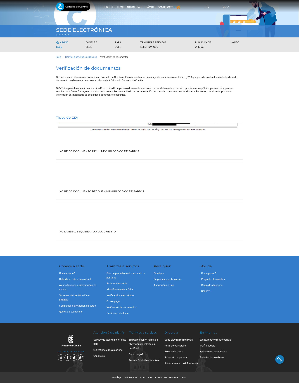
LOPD (125, 377)
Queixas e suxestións (71, 312)
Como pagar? (136, 354)
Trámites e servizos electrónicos (153, 45)
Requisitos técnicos (212, 285)
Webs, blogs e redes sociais (215, 340)
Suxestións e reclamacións (108, 350)
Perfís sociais (207, 346)
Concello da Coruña (73, 7)
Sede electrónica (84, 30)
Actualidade (135, 7)
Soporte (205, 291)
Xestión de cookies (177, 377)
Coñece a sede (91, 45)
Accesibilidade (160, 377)
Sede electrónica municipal (178, 340)
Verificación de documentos (122, 307)
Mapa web (133, 377)
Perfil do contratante (118, 313)
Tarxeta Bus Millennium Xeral (144, 360)
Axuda (235, 42)
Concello (109, 7)
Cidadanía (159, 273)
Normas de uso (146, 377)
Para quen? (118, 45)
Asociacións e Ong (164, 285)
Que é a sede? (67, 273)
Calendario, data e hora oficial (75, 279)
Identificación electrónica (120, 289)
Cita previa (99, 356)
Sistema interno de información (181, 363)
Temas (121, 7)
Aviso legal (116, 377)
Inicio (58, 57)
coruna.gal (62, 35)
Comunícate (165, 7)
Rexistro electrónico (117, 283)
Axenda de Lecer (173, 352)
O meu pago (113, 301)
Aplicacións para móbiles (213, 352)
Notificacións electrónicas (120, 295)
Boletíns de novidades (212, 357)
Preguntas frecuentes (213, 279)
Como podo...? (208, 273)
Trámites (150, 7)
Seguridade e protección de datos (77, 306)
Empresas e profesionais (167, 279)
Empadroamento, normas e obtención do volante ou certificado (143, 344)
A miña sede (62, 45)
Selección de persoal (175, 357)
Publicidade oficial (203, 45)
